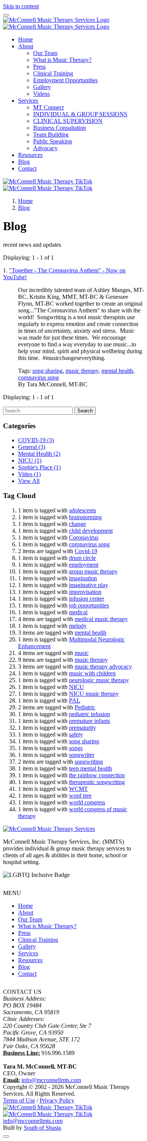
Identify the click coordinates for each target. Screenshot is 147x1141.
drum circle (82, 558)
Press (39, 66)
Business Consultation (59, 128)
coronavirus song (38, 377)
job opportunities (89, 605)
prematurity (82, 727)
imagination (83, 578)
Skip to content (21, 6)
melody (78, 626)
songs (76, 748)
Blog (24, 161)
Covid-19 (86, 551)
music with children (92, 673)
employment (83, 564)
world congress (87, 802)
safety (76, 734)
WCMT (78, 789)
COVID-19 (36, 440)
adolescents (82, 510)
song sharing (47, 371)
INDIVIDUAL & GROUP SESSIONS (80, 114)
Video (29, 474)
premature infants (89, 721)
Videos (41, 94)
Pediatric (85, 707)
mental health (117, 371)
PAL (74, 700)
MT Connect (48, 107)
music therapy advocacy (103, 666)
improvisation (85, 592)
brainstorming (85, 517)
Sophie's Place (39, 467)
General (31, 447)
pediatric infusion (89, 714)
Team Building (51, 134)
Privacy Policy (57, 1100)
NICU (29, 460)
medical (78, 612)
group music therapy (93, 571)
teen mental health (90, 768)
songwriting (89, 761)
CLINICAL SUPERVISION (68, 121)
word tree (80, 795)
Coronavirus (83, 537)
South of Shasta (42, 1127)
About (25, 46)
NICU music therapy (94, 693)
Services (28, 100)
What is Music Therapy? (62, 60)
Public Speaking (52, 141)
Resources (30, 155)
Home (25, 39)
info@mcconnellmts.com (51, 1080)
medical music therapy (101, 619)
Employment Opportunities (65, 80)
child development (91, 530)
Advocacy (45, 148)
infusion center (86, 598)
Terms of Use (19, 1100)
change (77, 524)
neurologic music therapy (99, 680)
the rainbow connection (97, 775)
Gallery (42, 87)
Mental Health (39, 454)
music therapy (82, 371)
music (82, 653)
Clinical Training (53, 73)
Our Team (45, 53)
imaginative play (88, 585)
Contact (27, 168)
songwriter (81, 755)
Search (85, 411)
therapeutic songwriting (97, 782)
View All (29, 481)
